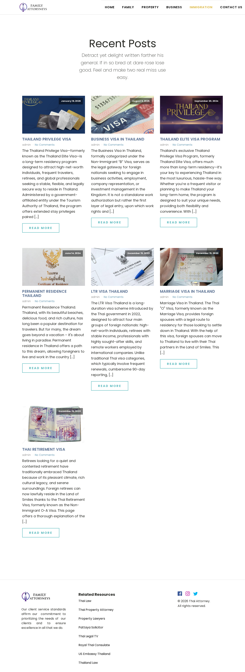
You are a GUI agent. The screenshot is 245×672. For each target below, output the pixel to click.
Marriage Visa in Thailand (187, 291)
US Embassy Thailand (94, 654)
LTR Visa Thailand (109, 291)
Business (174, 7)
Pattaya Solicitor (90, 627)
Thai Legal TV (88, 636)
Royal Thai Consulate (94, 645)
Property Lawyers (91, 618)
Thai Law (84, 601)
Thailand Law (88, 662)
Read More (40, 228)
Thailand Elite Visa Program (190, 139)
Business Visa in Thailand (118, 139)
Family (128, 7)
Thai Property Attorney (96, 610)
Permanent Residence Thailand (44, 293)
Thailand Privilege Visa (46, 139)
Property (150, 7)
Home (109, 7)
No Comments (45, 145)
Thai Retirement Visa (43, 449)
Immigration (201, 7)
